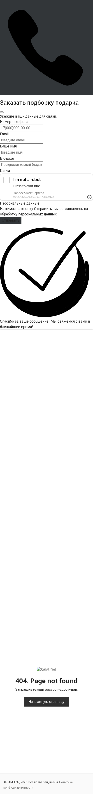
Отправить (11, 220)
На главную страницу (46, 702)
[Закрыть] (2, 112)
